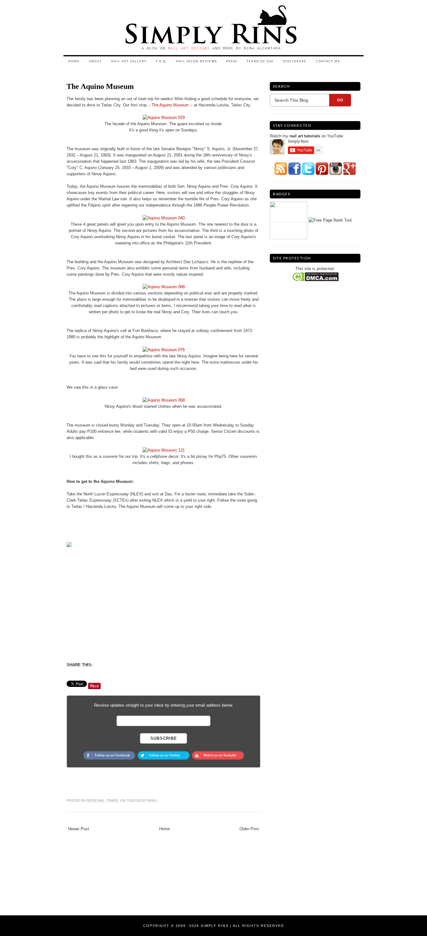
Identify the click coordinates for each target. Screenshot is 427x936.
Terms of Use (260, 61)
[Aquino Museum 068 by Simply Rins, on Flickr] (164, 399)
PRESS (231, 61)
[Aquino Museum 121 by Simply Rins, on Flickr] (164, 450)
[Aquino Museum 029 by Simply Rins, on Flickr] (164, 117)
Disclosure (295, 61)
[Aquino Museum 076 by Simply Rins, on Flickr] (164, 349)
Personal (95, 800)
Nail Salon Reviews (196, 61)
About (95, 61)
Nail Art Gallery (129, 61)
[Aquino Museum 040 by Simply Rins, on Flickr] (164, 217)
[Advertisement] (119, 603)
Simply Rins (215, 926)
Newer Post (78, 828)
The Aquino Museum (100, 86)
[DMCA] (315, 276)
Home (74, 61)
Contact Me (328, 61)
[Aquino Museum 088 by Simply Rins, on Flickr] (164, 286)
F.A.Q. (161, 61)
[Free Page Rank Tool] (330, 219)
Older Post (249, 828)
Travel (112, 800)
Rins (152, 800)
